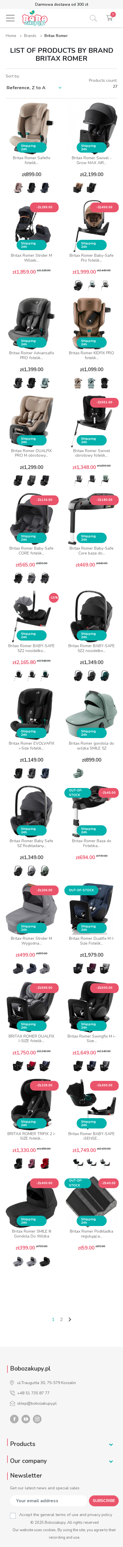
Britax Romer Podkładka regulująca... (91, 1234)
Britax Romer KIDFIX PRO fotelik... (91, 355)
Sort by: (13, 76)
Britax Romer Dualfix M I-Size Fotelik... (91, 941)
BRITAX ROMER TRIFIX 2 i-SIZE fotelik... (31, 1136)
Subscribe (104, 1500)
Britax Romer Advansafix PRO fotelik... (31, 355)
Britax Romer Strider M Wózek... (31, 258)
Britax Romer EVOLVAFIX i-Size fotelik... (31, 746)
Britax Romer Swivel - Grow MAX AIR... (92, 160)
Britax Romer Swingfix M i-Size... (92, 1039)
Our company (28, 1461)
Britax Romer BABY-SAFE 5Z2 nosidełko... (31, 648)
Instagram (37, 1419)
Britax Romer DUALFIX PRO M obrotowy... (31, 453)
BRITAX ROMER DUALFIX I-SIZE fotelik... (31, 1039)
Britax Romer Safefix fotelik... (31, 160)
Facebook (14, 1419)
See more (31, 1276)
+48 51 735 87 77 (33, 1393)
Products (22, 1444)
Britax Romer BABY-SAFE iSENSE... (91, 1136)
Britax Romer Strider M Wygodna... (31, 941)
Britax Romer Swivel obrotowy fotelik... (91, 453)
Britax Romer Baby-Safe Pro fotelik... (92, 258)
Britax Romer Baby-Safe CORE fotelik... (31, 551)
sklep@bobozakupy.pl (37, 1403)
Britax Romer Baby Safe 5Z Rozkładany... (31, 843)
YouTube (25, 1419)
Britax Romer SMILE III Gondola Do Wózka (31, 1234)
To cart (32, 286)
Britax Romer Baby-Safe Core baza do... (92, 551)
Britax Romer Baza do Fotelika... (91, 843)
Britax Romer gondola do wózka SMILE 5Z (91, 746)
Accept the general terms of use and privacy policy (65, 1514)
